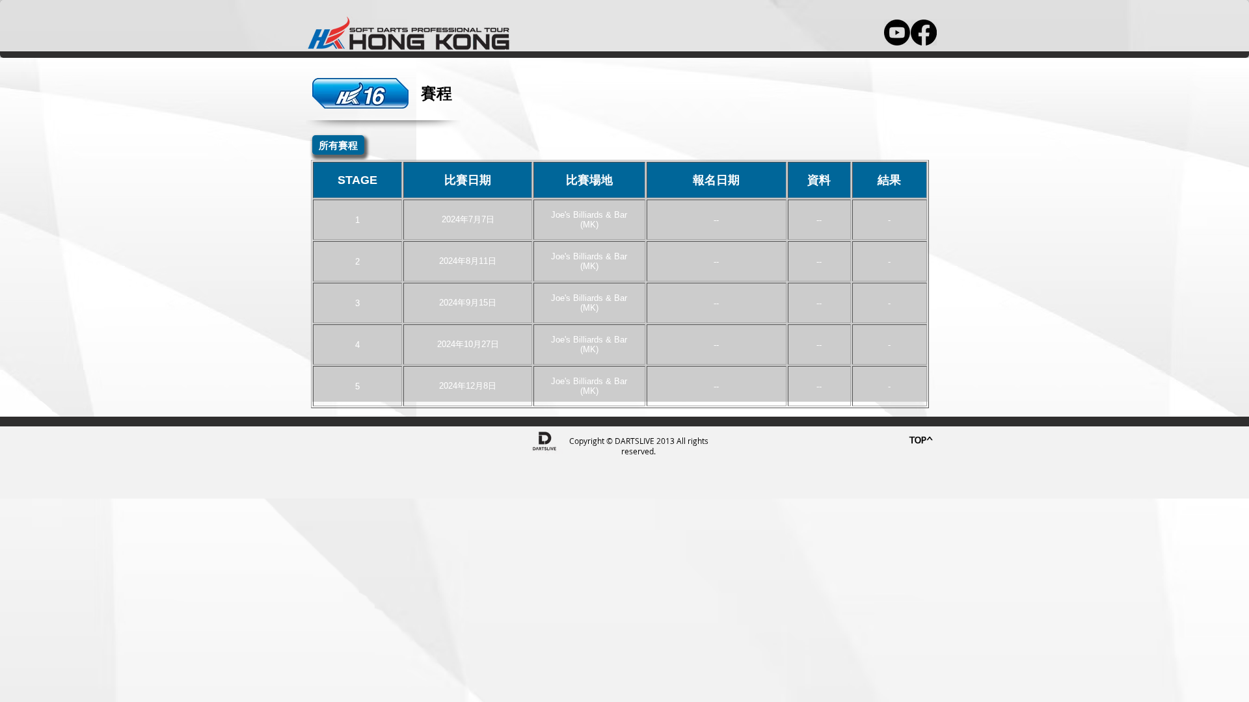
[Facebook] (924, 33)
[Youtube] (897, 33)
